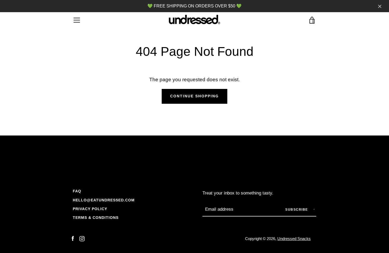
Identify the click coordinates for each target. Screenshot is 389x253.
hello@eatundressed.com (104, 200)
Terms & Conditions (96, 217)
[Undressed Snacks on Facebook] (72, 238)
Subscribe (297, 209)
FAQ (77, 191)
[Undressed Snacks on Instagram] (82, 238)
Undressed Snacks (294, 238)
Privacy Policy (90, 209)
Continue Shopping (194, 96)
